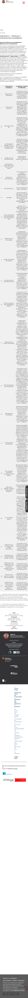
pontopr (15, 768)
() (24, 304)
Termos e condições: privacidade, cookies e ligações (13, 979)
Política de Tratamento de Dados (14, 645)
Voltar (1, 30)
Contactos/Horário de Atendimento (14, 644)
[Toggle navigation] (23, 2)
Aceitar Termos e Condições (11, 994)
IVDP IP (14, 642)
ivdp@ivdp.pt (14, 628)
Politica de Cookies (19, 990)
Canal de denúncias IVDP (14, 646)
